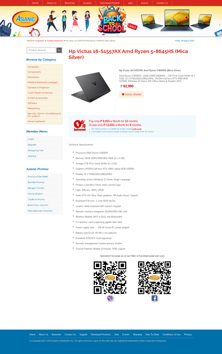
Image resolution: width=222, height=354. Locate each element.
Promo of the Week (38, 176)
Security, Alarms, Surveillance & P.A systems (44, 114)
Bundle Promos (36, 182)
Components (34, 72)
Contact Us (162, 3)
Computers (39, 41)
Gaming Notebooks (55, 41)
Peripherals (33, 77)
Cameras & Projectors (39, 87)
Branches (70, 3)
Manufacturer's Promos (40, 210)
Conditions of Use (172, 334)
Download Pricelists (101, 334)
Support (87, 3)
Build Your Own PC (38, 205)
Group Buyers (35, 193)
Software (32, 103)
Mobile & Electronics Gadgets (43, 82)
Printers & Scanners (38, 98)
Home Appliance (36, 121)
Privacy (188, 334)
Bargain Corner (36, 188)
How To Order (152, 334)
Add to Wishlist (132, 94)
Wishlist (32, 156)
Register (32, 144)
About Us (51, 3)
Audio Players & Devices (40, 92)
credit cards (137, 129)
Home (35, 3)
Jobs (130, 3)
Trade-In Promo (36, 199)
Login (31, 139)
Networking (34, 108)
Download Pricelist (109, 3)
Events (144, 3)
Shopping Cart (36, 150)
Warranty (137, 334)
